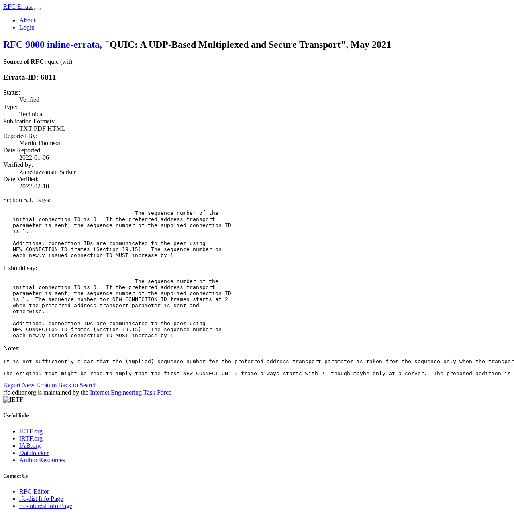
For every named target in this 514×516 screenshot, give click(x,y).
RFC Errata (18, 6)
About (27, 20)
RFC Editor (34, 491)
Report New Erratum (30, 385)
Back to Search (77, 385)
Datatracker (34, 452)
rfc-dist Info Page (41, 498)
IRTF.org (31, 438)
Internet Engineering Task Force (130, 392)
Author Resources (42, 460)
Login (27, 27)
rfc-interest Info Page (45, 505)
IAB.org (30, 445)
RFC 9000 (24, 44)
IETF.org (31, 431)
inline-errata (73, 44)
